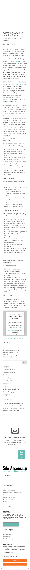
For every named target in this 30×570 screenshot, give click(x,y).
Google (5, 375)
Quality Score (15, 61)
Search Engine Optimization (10, 490)
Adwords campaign (20, 84)
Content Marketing (8, 499)
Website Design (7, 392)
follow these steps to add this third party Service (14, 329)
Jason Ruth (7, 38)
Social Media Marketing (10, 389)
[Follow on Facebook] (17, 33)
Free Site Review (11, 524)
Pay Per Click (7, 380)
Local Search (6, 536)
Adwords (5, 99)
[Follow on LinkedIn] (17, 36)
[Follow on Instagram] (23, 33)
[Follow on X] (20, 33)
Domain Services (7, 534)
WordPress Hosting (8, 539)
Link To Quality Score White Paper (13, 338)
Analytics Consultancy (9, 497)
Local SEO (6, 378)
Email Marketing (7, 502)
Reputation (6, 383)
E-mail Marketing (8, 372)
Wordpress (6, 395)
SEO (19, 38)
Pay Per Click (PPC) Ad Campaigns (12, 492)
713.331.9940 (9, 35)
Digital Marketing (8, 369)
